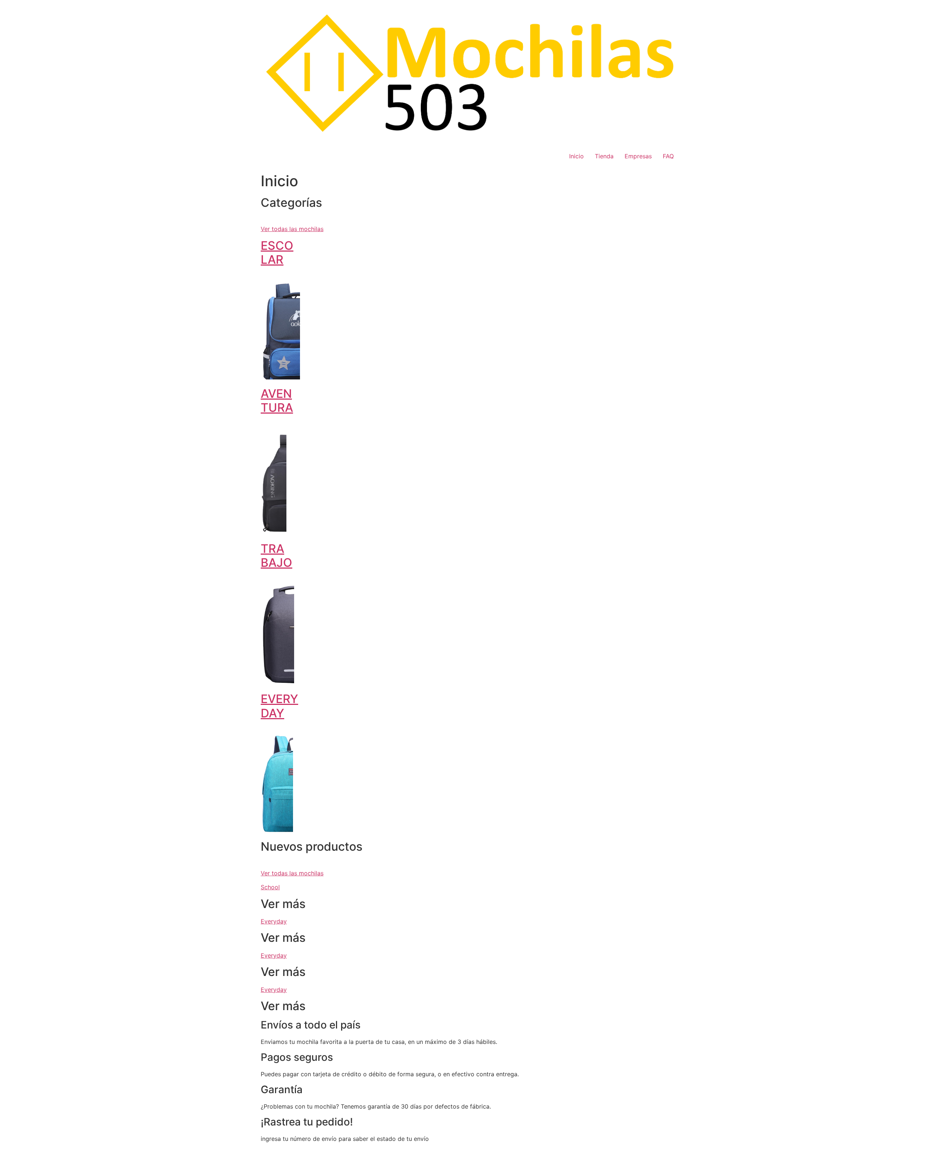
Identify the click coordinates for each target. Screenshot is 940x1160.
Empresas (638, 156)
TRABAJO (276, 555)
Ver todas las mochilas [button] (292, 229)
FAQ (668, 156)
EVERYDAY (279, 706)
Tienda (604, 156)
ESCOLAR (277, 252)
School (270, 887)
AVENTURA (277, 400)
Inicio (576, 156)
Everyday (274, 921)
